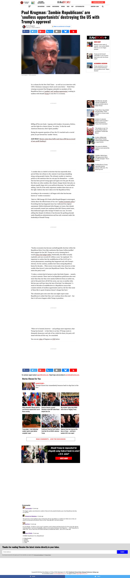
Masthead (71, 572)
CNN (53, 339)
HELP (72, 6)
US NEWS (48, 6)
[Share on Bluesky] (65, 31)
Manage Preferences (87, 572)
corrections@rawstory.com (59, 573)
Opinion (63, 6)
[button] (102, 6)
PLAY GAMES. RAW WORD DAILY (41, 2)
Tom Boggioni (31, 26)
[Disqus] (50, 484)
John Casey (97, 42)
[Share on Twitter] (33, 31)
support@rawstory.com (81, 573)
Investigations (55, 6)
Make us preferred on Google (62, 26)
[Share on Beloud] (73, 31)
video (68, 6)
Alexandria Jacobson (100, 63)
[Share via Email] (57, 31)
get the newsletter (80, 6)
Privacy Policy (78, 572)
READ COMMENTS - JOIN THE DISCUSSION (50, 439)
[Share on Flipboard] (41, 31)
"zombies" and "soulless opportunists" (56, 91)
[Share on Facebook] (26, 31)
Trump (47, 93)
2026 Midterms (41, 6)
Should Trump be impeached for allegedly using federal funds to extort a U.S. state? (63, 450)
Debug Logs (95, 572)
